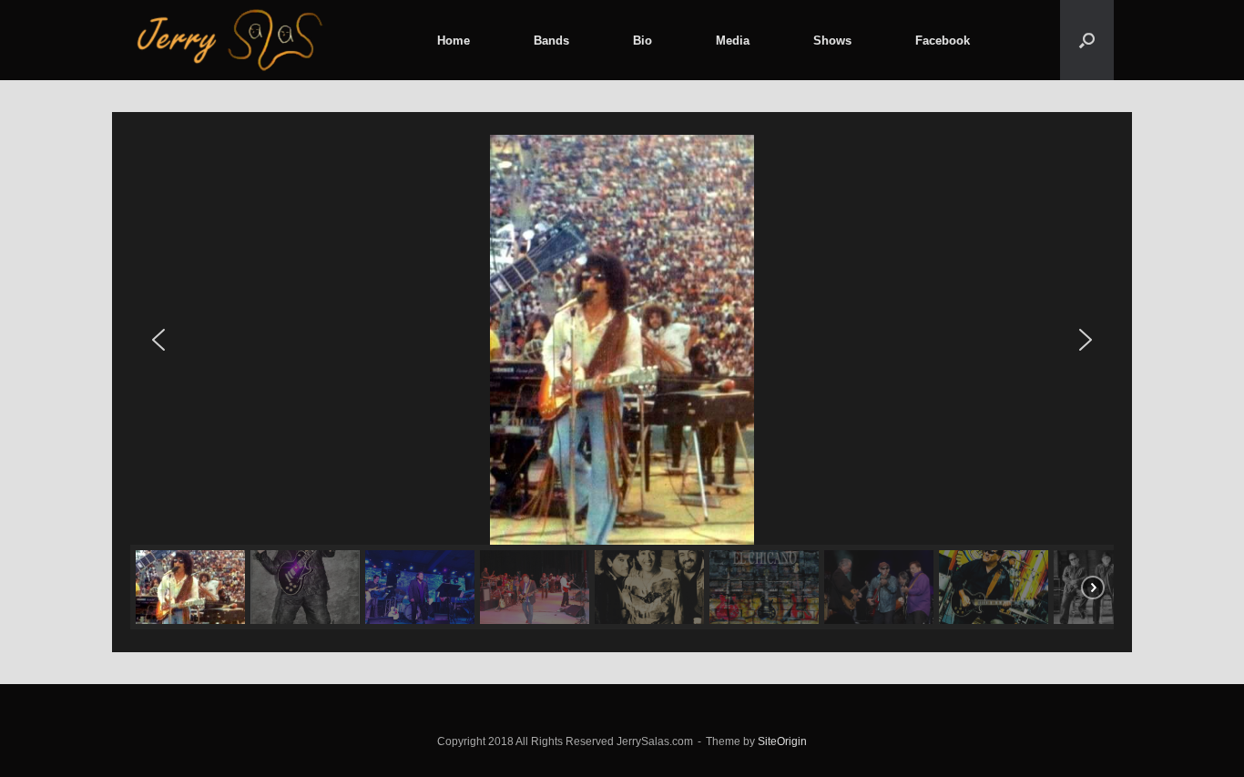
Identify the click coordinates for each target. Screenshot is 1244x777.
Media (732, 40)
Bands (551, 40)
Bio (642, 40)
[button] (1087, 40)
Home (453, 40)
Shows (832, 40)
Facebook (942, 40)
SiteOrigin (782, 741)
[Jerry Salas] (231, 40)
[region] (622, 382)
